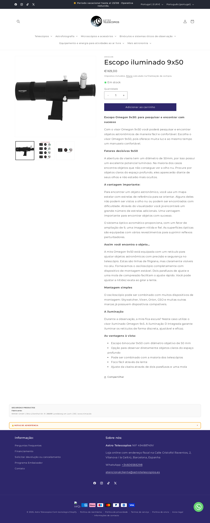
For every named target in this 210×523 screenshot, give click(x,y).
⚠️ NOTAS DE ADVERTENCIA (25, 425)
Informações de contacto (106, 515)
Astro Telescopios (43, 512)
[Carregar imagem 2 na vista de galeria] (45, 150)
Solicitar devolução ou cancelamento (38, 457)
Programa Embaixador (29, 462)
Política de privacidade (116, 512)
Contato (20, 468)
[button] (18, 21)
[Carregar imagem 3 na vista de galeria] (65, 150)
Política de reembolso (91, 512)
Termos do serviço (140, 512)
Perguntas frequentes (28, 445)
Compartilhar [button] (115, 376)
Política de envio (160, 512)
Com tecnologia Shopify (64, 512)
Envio (129, 76)
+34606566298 (132, 464)
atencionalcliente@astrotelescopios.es (133, 472)
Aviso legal (177, 512)
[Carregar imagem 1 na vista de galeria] (25, 150)
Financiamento (24, 451)
